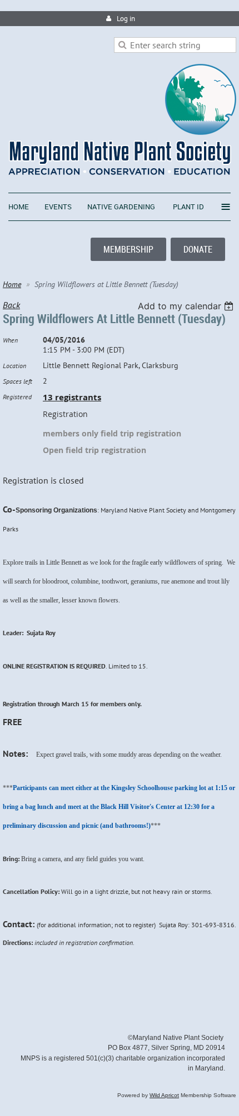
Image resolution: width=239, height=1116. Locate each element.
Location (14, 365)
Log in (126, 18)
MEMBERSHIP (128, 249)
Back (11, 304)
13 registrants (72, 397)
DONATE (197, 249)
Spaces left (17, 381)
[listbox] (187, 306)
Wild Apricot (164, 1095)
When (10, 340)
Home (12, 284)
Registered (17, 397)
